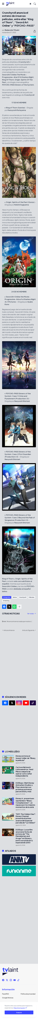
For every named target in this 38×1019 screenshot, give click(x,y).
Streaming (6, 600)
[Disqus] (19, 663)
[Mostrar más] (19, 607)
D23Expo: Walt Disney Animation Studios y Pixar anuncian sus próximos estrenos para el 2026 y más (25, 787)
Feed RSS (5, 994)
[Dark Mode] (30, 4)
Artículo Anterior (9, 630)
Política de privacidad (28, 994)
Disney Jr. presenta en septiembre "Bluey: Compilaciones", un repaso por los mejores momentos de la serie (25, 802)
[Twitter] (9, 607)
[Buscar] (34, 4)
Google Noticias (7, 998)
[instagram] (19, 702)
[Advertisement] (19, 728)
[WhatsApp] (14, 607)
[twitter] (12, 702)
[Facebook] (4, 607)
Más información (19, 1008)
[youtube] (26, 702)
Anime (15, 597)
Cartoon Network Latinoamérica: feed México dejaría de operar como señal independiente (24, 771)
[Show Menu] (3, 4)
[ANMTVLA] (19, 859)
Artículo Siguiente (28, 630)
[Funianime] (19, 871)
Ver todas (30, 613)
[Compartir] (34, 31)
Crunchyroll (22, 597)
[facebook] (5, 702)
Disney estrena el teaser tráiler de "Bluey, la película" (26, 758)
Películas (31, 597)
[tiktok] (33, 702)
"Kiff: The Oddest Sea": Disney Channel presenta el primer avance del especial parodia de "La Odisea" (26, 818)
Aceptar (19, 1012)
